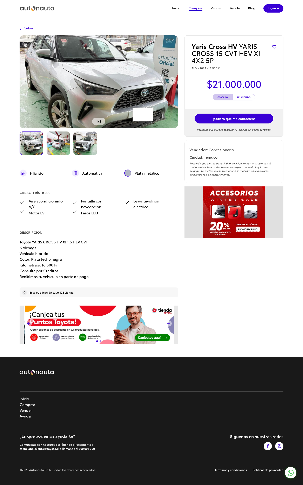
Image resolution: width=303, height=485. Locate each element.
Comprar (195, 8)
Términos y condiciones (231, 470)
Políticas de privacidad (268, 470)
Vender (216, 8)
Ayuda (235, 8)
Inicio (176, 8)
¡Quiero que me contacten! (234, 118)
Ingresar (273, 8)
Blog (251, 8)
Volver (29, 28)
